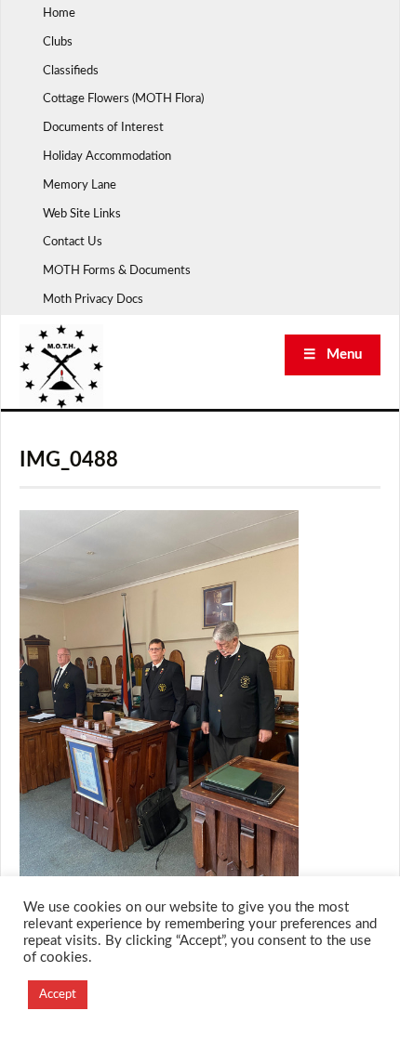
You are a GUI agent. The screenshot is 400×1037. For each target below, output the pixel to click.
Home (59, 13)
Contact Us (72, 242)
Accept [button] (57, 995)
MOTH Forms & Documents (117, 271)
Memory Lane (79, 185)
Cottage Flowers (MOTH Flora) (123, 99)
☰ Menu (332, 354)
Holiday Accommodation (107, 157)
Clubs (58, 42)
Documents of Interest (103, 128)
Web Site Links (82, 214)
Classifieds (71, 71)
